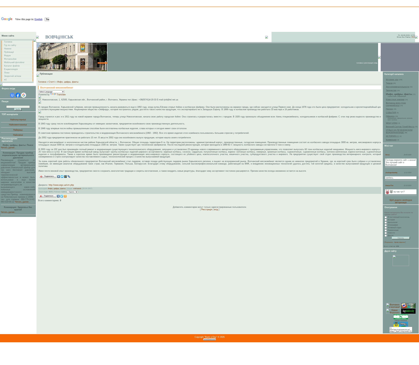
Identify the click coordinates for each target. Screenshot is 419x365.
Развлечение (393, 230)
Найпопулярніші (18, 119)
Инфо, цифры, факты (67, 82)
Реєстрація (368, 63)
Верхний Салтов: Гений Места (400, 127)
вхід (375, 63)
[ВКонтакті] (58, 176)
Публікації (9, 52)
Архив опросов (399, 242)
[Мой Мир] (65, 176)
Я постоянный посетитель (399, 217)
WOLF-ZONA (392, 123)
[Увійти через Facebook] (17, 95)
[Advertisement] (400, 284)
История (391, 220)
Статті (52, 82)
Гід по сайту (10, 45)
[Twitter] (62, 176)
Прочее (389, 109)
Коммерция (391, 140)
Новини (7, 48)
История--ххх (392, 79)
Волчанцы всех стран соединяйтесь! (396, 104)
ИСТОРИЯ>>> (392, 136)
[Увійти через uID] (12, 95)
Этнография (393, 225)
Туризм (389, 83)
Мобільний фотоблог (14, 62)
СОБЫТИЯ (391, 112)
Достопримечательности (397, 87)
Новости (391, 233)
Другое (390, 235)
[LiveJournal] (69, 176)
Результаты (389, 242)
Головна (8, 42)
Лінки (6, 72)
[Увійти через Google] (23, 95)
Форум (7, 55)
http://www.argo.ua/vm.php (61, 185)
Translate (61, 94)
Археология (392, 222)
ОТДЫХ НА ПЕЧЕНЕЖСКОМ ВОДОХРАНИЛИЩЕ (399, 131)
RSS (413, 37)
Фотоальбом (10, 59)
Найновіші (18, 135)
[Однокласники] (65, 196)
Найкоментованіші (18, 124)
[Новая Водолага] (393, 313)
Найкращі (18, 130)
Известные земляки (395, 99)
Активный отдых (394, 228)
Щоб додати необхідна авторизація (401, 201)
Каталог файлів (12, 66)
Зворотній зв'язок (12, 76)
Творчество (391, 90)
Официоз (390, 116)
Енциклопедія (11, 69)
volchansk (77, 188)
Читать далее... (8, 147)
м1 (5, 79)
